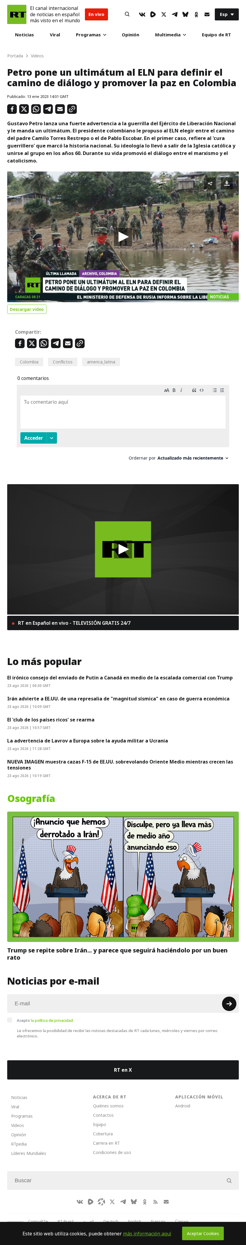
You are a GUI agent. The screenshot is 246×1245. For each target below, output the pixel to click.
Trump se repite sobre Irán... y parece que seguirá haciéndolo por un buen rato (117, 954)
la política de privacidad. (52, 1020)
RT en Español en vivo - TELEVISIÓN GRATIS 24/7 (73, 623)
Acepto (45, 1020)
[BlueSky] (185, 14)
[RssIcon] (155, 1202)
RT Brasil (66, 1221)
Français (158, 1221)
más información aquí (147, 1233)
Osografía (31, 798)
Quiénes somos (108, 1106)
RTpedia (19, 1144)
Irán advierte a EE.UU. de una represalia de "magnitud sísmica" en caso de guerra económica (118, 698)
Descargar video (27, 309)
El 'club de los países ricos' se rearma (50, 719)
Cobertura (103, 1134)
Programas (88, 34)
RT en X (123, 1069)
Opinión (130, 34)
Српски (181, 1221)
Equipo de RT (216, 34)
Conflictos (63, 362)
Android (182, 1106)
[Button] (127, 14)
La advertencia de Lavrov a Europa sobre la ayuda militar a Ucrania (87, 740)
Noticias (24, 34)
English (134, 1221)
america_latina (101, 362)
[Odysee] (101, 1202)
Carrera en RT (106, 1143)
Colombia (29, 362)
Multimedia (168, 34)
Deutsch (111, 1221)
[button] (123, 237)
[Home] (16, 14)
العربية (88, 1221)
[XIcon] (164, 14)
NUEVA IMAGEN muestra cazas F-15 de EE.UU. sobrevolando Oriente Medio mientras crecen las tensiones (120, 764)
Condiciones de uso (112, 1152)
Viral (55, 34)
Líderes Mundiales (28, 1153)
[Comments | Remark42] (123, 425)
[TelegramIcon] (174, 14)
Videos (17, 1125)
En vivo (96, 14)
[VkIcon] (142, 14)
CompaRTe (38, 1221)
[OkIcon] (196, 14)
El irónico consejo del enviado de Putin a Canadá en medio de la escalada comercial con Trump (120, 677)
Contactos (103, 1115)
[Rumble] (153, 14)
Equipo (99, 1124)
